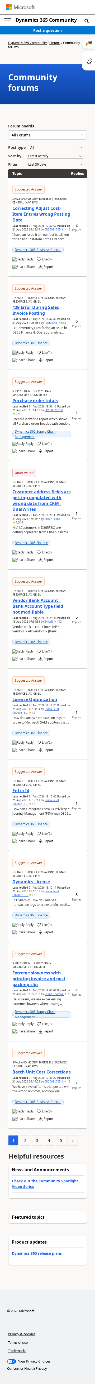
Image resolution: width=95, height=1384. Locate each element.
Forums (54, 43)
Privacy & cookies (21, 1334)
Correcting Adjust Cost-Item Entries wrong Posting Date (41, 214)
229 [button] (18, 414)
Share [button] (30, 267)
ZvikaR (49, 621)
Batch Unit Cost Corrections (41, 1072)
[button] (86, 21)
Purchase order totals (35, 400)
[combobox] (47, 135)
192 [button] (59, 621)
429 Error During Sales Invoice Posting (35, 310)
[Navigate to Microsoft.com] (20, 7)
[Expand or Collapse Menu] (7, 20)
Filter (13, 164)
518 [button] (63, 323)
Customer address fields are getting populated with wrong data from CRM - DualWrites (41, 500)
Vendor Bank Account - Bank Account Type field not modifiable (37, 606)
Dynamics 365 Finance (31, 343)
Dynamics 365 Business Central (38, 249)
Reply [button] (30, 259)
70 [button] (68, 994)
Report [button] (48, 267)
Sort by (14, 155)
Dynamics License (31, 882)
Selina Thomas (54, 994)
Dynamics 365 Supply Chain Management (35, 434)
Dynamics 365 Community (46, 20)
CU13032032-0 (54, 410)
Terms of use (18, 1342)
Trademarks (17, 1350)
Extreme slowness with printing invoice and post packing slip (38, 978)
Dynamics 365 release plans (37, 1253)
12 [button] (68, 229)
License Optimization (34, 699)
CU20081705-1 (54, 229)
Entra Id (20, 790)
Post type (17, 147)
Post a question (47, 30)
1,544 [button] (19, 522)
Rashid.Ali (51, 323)
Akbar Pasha (52, 519)
